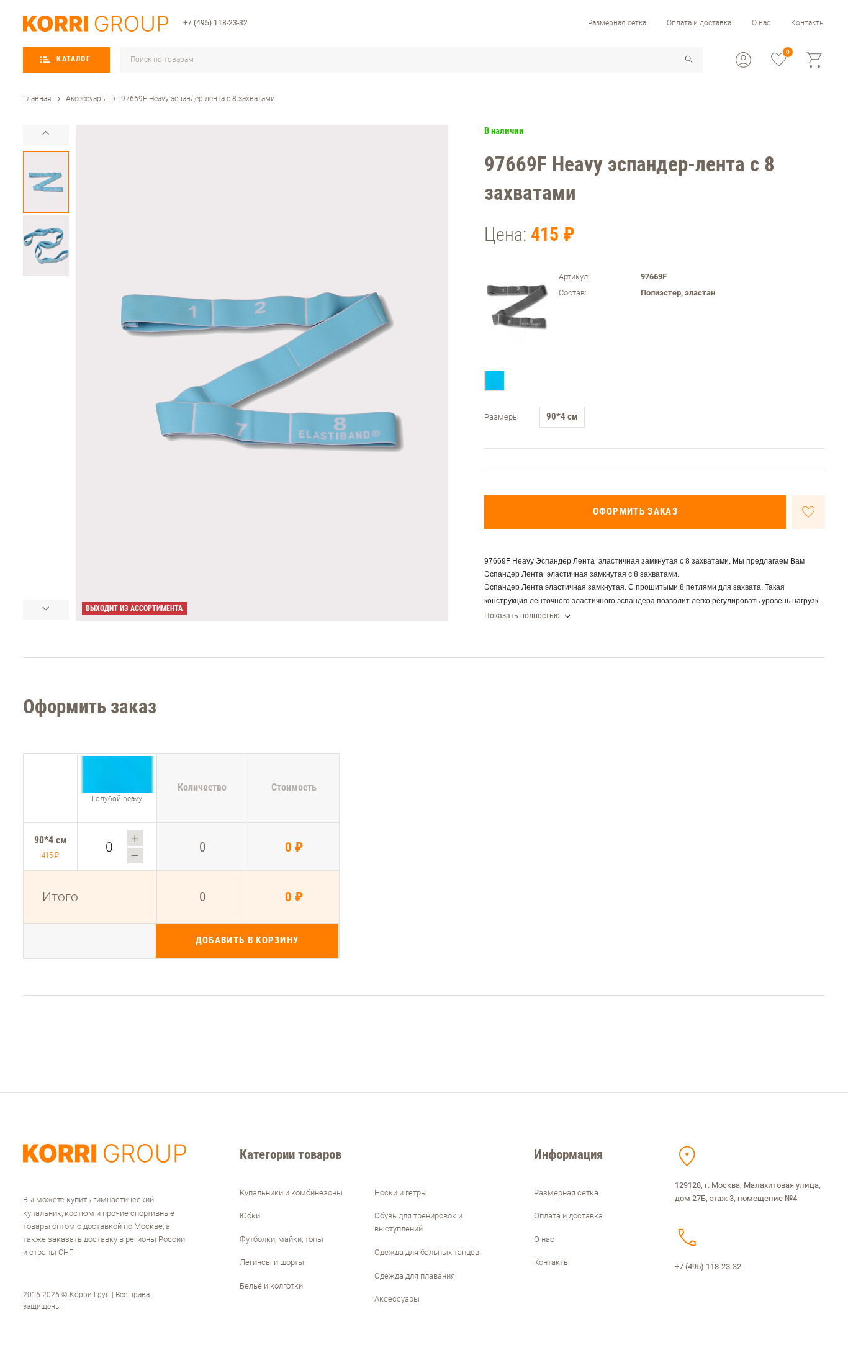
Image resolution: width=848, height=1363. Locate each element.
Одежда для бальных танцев (426, 1252)
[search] (689, 59)
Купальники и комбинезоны (291, 1192)
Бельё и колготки (271, 1285)
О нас (761, 23)
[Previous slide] (46, 135)
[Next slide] (46, 610)
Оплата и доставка (699, 23)
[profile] (743, 60)
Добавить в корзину (247, 940)
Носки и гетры (400, 1192)
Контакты (808, 23)
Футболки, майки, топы (281, 1239)
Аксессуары (397, 1298)
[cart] (815, 60)
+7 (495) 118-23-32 (215, 23)
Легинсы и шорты (272, 1262)
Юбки (250, 1215)
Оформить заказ (635, 511)
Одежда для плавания (414, 1275)
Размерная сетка (617, 23)
